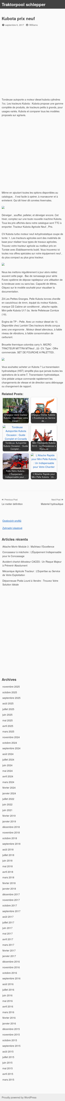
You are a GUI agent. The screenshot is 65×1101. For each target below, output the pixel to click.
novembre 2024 (11, 737)
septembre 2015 (11, 1045)
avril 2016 (7, 1006)
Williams (33, 25)
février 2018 (9, 883)
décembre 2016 (11, 961)
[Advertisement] (32, 62)
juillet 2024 (8, 759)
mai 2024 (7, 770)
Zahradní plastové (12, 528)
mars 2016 (8, 1012)
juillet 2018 (8, 855)
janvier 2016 (9, 1023)
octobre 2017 (9, 905)
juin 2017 (7, 928)
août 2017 (8, 916)
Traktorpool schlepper (23, 4)
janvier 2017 (9, 956)
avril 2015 (7, 1074)
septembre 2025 (11, 698)
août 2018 (8, 849)
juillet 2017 (8, 922)
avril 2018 (7, 871)
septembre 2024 (11, 748)
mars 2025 (8, 731)
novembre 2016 (11, 967)
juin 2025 (7, 714)
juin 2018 (7, 860)
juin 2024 (7, 765)
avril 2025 (7, 726)
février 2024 (9, 787)
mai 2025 (7, 720)
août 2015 (8, 1051)
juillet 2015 (8, 1057)
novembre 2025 (11, 686)
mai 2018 (7, 866)
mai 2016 (7, 1001)
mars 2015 (8, 1079)
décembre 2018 (11, 827)
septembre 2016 (11, 978)
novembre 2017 (11, 900)
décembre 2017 (11, 894)
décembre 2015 (11, 1029)
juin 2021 (7, 810)
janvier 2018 (9, 888)
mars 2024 (8, 782)
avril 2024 (7, 776)
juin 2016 (7, 995)
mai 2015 (7, 1068)
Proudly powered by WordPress (19, 1097)
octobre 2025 (9, 692)
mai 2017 (7, 933)
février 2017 (9, 950)
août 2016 (8, 984)
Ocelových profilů (11, 520)
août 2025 (8, 703)
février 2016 (9, 1017)
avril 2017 (7, 939)
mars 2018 (8, 877)
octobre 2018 (9, 838)
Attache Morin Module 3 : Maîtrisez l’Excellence (28, 546)
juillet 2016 (8, 989)
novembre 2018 (11, 832)
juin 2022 (7, 804)
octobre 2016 (9, 973)
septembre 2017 (11, 911)
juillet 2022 (8, 799)
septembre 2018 (11, 843)
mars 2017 (8, 944)
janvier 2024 (9, 793)
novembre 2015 (11, 1034)
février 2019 (9, 815)
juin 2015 (7, 1062)
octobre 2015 (9, 1040)
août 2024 (8, 754)
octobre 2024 (9, 742)
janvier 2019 (9, 821)
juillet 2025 (8, 709)
